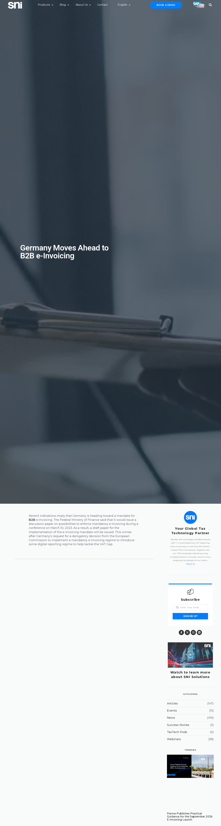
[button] (210, 3)
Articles (172, 703)
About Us (82, 4)
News (171, 717)
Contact (102, 4)
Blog (63, 4)
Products (44, 4)
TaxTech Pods (177, 732)
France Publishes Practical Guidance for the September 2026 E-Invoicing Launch (189, 816)
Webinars (174, 739)
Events (172, 710)
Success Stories (178, 725)
